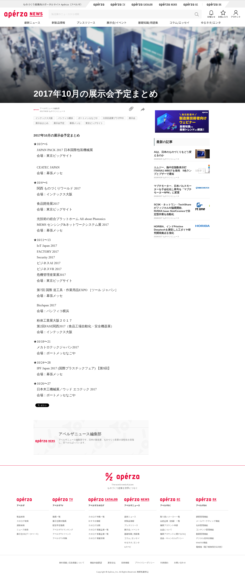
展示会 (132, 118)
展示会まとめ (42, 123)
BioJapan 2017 (46, 305)
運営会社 (112, 562)
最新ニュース (32, 22)
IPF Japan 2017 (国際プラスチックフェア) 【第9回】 (74, 368)
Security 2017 (46, 257)
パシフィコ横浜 (65, 118)
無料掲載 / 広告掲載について (71, 562)
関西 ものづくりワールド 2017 (59, 188)
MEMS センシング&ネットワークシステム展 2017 (73, 224)
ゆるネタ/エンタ (211, 22)
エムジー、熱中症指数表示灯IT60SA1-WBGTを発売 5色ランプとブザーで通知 (173, 170)
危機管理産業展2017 (51, 275)
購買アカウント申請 (169, 525)
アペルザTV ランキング (63, 529)
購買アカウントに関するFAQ (173, 533)
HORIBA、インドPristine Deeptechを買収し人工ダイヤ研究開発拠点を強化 (172, 229)
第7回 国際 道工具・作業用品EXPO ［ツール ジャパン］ (77, 290)
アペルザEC (165, 505)
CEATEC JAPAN (48, 167)
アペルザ (21, 505)
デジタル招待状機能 (205, 538)
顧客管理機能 (202, 516)
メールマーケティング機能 (208, 520)
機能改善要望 (96, 562)
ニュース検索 (22, 529)
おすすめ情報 (94, 520)
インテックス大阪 (44, 118)
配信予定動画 (58, 525)
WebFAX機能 (201, 542)
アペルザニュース (132, 505)
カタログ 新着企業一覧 (98, 533)
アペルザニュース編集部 (50, 108)
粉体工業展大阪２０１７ (54, 320)
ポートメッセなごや (88, 118)
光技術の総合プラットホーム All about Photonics (71, 219)
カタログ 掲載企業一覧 (98, 529)
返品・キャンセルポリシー (172, 538)
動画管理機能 (202, 533)
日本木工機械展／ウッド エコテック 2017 (67, 389)
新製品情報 (58, 22)
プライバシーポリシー (145, 562)
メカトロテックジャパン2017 (58, 347)
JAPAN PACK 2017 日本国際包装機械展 (65, 150)
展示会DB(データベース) (27, 533)
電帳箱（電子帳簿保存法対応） (210, 546)
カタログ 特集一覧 (96, 516)
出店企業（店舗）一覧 (170, 520)
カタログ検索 (23, 520)
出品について (166, 529)
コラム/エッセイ (179, 22)
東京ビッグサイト (94, 123)
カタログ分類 (94, 525)
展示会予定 (59, 123)
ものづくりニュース (57, 111)
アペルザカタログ (96, 505)
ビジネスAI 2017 (48, 263)
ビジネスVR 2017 (49, 269)
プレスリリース (86, 22)
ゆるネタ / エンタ (132, 542)
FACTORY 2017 (48, 251)
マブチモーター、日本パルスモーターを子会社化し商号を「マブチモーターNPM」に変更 (173, 189)
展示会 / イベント (132, 529)
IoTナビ (127, 546)
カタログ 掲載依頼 (96, 538)
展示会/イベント (117, 22)
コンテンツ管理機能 (205, 529)
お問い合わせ (180, 562)
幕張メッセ (75, 123)
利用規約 (164, 562)
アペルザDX (201, 505)
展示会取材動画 (59, 520)
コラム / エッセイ (132, 538)
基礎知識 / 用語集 (132, 533)
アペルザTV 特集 (60, 538)
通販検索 (21, 525)
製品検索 (21, 516)
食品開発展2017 (48, 203)
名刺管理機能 (202, 525)
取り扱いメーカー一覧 (170, 516)
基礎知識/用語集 (148, 22)
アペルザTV (58, 505)
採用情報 (125, 562)
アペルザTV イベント (62, 533)
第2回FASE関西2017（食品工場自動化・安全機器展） (75, 326)
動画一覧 (56, 516)
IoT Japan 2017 (47, 245)
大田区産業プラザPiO (113, 118)
